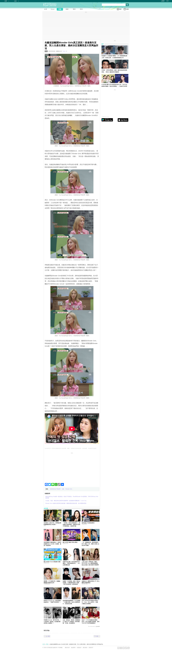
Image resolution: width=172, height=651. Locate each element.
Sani (64, 51)
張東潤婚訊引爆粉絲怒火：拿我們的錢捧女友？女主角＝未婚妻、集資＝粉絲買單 (52, 544)
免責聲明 (73, 647)
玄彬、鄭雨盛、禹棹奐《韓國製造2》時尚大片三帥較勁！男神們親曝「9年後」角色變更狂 (71, 621)
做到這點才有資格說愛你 (88, 523)
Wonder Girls (68, 489)
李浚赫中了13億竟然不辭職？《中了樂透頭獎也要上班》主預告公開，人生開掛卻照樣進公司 (114, 56)
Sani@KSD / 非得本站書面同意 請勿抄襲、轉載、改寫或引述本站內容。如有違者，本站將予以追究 (70, 448)
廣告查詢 (85, 647)
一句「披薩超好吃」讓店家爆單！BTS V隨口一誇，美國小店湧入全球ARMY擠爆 (90, 544)
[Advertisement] (72, 467)
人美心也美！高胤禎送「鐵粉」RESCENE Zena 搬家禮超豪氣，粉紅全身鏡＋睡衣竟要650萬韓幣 (90, 563)
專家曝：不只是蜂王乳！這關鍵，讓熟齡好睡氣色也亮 (52, 581)
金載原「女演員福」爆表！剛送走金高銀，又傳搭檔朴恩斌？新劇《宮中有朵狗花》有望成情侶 (71, 582)
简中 (167, 1)
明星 (46, 51)
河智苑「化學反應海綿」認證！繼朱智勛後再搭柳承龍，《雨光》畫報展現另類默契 (114, 71)
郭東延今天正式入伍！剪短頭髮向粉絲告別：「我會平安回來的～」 (52, 601)
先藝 (63, 489)
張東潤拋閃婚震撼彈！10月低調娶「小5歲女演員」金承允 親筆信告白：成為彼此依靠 (71, 602)
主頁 (43, 644)
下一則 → (96, 636)
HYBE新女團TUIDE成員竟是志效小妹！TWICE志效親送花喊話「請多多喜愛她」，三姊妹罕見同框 (114, 85)
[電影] (74, 9)
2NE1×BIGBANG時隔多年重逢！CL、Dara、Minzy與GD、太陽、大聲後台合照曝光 (90, 602)
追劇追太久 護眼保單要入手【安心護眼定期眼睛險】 (91, 581)
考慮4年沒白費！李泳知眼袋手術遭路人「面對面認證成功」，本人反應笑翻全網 (71, 563)
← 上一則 (47, 636)
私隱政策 (79, 647)
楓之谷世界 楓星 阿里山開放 (70, 542)
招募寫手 (91, 647)
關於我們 (67, 647)
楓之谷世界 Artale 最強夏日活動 (52, 561)
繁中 (163, 1)
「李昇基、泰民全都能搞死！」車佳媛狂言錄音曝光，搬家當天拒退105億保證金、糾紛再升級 (71, 524)
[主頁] (46, 9)
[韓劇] (67, 9)
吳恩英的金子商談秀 (55, 489)
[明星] (60, 9)
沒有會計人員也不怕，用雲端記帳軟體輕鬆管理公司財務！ (52, 523)
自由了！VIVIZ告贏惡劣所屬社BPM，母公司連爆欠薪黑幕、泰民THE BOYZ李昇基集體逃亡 (90, 621)
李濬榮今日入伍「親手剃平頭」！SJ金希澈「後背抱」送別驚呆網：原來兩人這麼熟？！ (52, 621)
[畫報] (81, 9)
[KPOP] (53, 9)
